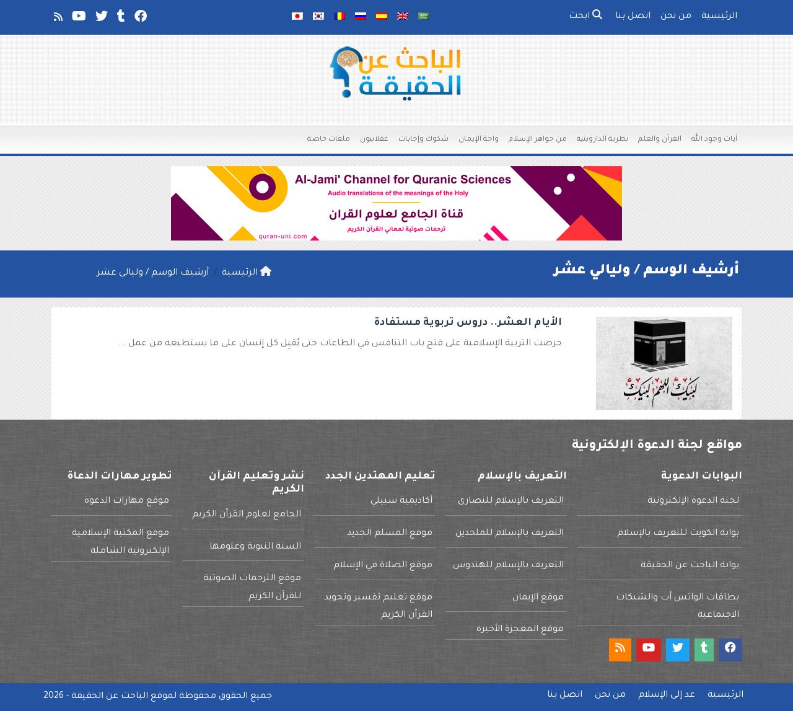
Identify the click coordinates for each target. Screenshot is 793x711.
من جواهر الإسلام (538, 140)
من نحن (675, 17)
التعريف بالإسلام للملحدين (509, 534)
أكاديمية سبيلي (401, 501)
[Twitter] (100, 19)
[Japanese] (297, 17)
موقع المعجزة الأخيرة (520, 630)
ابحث (580, 17)
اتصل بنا (633, 17)
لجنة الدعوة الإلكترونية (693, 501)
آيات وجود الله (714, 140)
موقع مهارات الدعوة (126, 501)
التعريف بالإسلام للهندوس (508, 566)
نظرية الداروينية (602, 140)
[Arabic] (423, 17)
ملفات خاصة (328, 140)
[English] (402, 17)
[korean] (318, 17)
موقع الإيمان (538, 598)
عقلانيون (374, 140)
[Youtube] (78, 19)
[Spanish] (381, 17)
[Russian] (360, 17)
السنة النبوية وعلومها (255, 547)
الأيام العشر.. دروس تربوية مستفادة (468, 323)
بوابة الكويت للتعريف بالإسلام (678, 534)
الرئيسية (719, 17)
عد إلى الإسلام (666, 695)
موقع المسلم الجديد (389, 534)
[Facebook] (139, 19)
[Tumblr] (120, 19)
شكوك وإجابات (423, 140)
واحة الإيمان (478, 140)
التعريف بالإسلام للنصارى (511, 501)
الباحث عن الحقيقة (109, 697)
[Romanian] (339, 17)
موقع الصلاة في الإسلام (382, 566)
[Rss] (57, 19)
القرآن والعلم (659, 140)
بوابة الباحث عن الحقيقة (690, 566)
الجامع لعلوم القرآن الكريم (246, 515)
